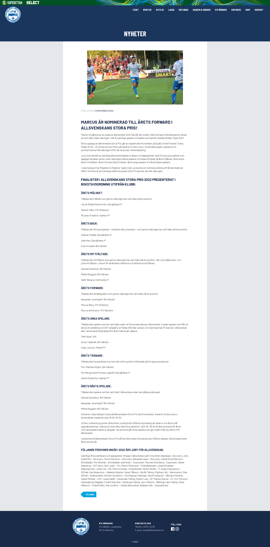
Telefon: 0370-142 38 (145, 526)
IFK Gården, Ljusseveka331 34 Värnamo (110, 528)
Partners (236, 9)
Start (136, 9)
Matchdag (183, 9)
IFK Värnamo (221, 9)
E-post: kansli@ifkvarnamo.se (149, 530)
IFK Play (160, 9)
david (136, 541)
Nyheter (147, 9)
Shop (247, 9)
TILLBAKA (90, 494)
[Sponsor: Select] (33, 2)
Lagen (171, 9)
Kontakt (259, 9)
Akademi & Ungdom (202, 9)
